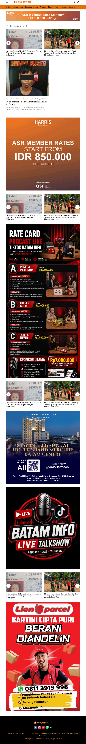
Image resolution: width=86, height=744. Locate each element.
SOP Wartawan (33, 733)
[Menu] (7, 2)
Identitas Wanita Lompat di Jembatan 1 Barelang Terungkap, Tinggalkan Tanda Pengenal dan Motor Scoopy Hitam (23, 53)
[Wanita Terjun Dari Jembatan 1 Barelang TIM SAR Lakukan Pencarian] (62, 39)
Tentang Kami (21, 733)
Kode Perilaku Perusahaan (68, 733)
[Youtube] (43, 727)
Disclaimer (43, 736)
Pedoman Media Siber (49, 733)
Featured (14, 99)
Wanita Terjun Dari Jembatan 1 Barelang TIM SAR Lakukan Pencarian (61, 52)
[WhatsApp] (47, 727)
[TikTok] (51, 727)
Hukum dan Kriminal (24, 99)
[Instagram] (39, 727)
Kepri (34, 99)
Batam (8, 99)
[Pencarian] (78, 2)
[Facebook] (35, 727)
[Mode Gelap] (75, 2)
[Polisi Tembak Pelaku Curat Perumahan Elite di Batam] (27, 78)
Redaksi (11, 733)
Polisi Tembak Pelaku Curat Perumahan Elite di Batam (27, 102)
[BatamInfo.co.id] (20, 2)
